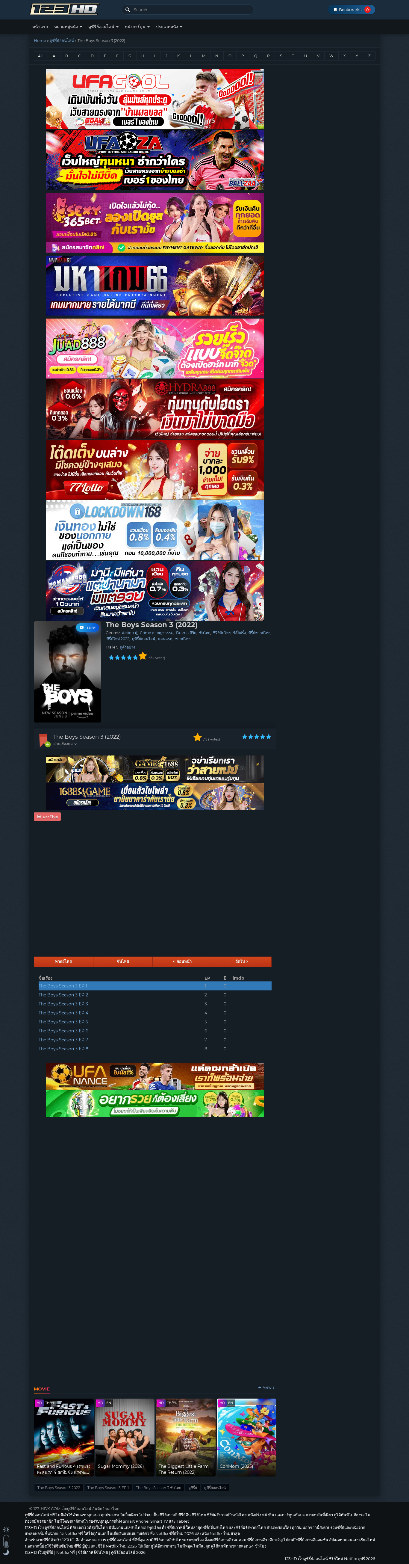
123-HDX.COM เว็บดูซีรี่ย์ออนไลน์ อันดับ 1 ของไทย (76, 1508)
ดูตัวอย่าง (127, 647)
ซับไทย (204, 633)
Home (40, 40)
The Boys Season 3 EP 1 (63, 986)
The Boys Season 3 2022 (58, 1487)
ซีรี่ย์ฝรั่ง (239, 633)
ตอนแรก (165, 639)
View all (269, 1387)
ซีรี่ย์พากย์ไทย (259, 633)
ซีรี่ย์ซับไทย (222, 633)
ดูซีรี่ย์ (192, 1487)
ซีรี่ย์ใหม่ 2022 (118, 639)
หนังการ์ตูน (136, 26)
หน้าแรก (40, 26)
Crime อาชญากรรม (156, 633)
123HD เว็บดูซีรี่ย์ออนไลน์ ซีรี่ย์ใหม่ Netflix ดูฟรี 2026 (73, 8)
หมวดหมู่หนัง (66, 26)
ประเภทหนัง (167, 26)
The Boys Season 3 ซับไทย (158, 1487)
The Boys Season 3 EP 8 (63, 1049)
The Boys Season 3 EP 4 (63, 1013)
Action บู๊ (129, 633)
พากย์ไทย (182, 639)
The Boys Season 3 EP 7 (63, 1040)
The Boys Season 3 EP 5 (63, 1022)
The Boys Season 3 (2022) (87, 737)
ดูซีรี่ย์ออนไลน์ (102, 26)
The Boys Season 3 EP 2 (63, 995)
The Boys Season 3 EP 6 (63, 1031)
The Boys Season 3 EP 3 (63, 1004)
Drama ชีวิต (186, 633)
